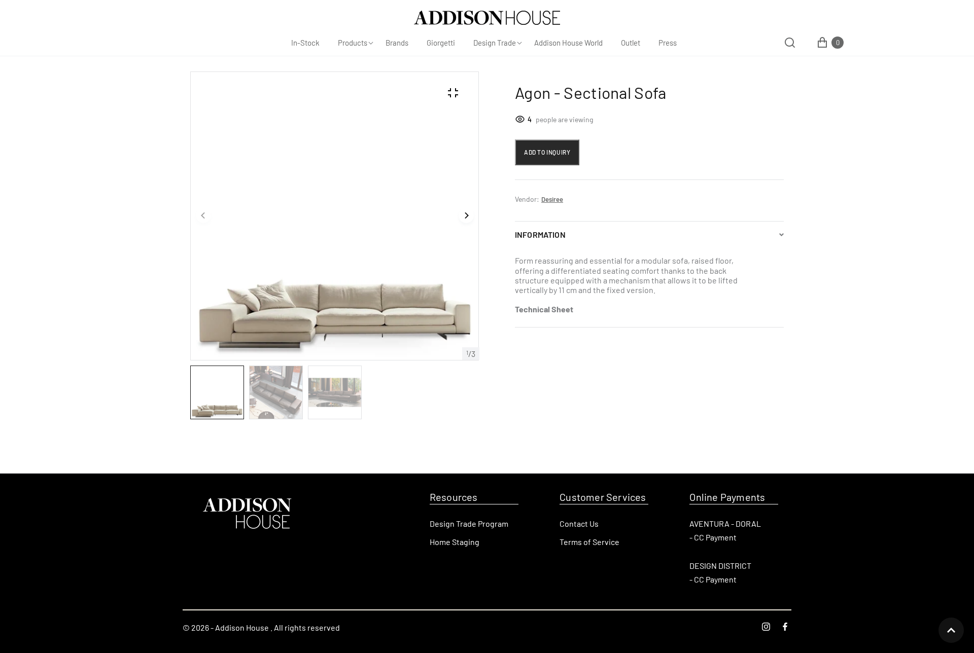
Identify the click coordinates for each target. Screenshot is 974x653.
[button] (203, 216)
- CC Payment (713, 537)
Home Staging (454, 542)
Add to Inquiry (547, 152)
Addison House (242, 627)
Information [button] (540, 234)
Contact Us (579, 523)
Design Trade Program (469, 523)
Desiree (552, 199)
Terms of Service (589, 542)
